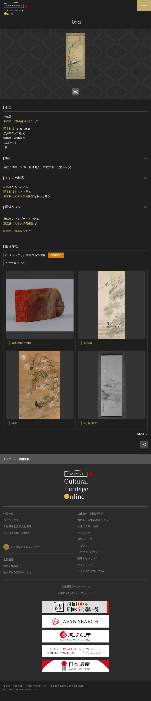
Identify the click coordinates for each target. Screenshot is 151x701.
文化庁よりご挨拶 (87, 526)
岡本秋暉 (8, 128)
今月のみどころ (86, 532)
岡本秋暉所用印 (21, 342)
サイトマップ (85, 564)
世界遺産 (8, 559)
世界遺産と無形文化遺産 (17, 526)
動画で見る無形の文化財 (17, 572)
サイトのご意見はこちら (91, 571)
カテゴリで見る (12, 520)
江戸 (35, 121)
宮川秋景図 (90, 423)
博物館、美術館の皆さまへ (92, 520)
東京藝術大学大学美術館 (18, 196)
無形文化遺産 (11, 565)
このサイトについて (88, 551)
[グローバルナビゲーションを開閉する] (144, 5)
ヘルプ (81, 545)
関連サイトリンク (87, 558)
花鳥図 (7, 187)
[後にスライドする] (142, 433)
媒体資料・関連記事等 (90, 513)
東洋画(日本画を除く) (16, 121)
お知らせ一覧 (85, 539)
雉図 (14, 423)
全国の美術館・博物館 (16, 532)
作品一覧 (8, 513)
